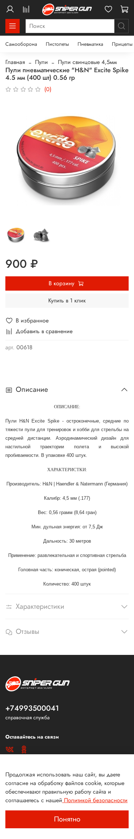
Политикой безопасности (95, 800)
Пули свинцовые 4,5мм (87, 62)
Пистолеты (57, 44)
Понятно (67, 819)
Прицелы (122, 44)
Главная (15, 62)
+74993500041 (32, 708)
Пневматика (90, 44)
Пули (41, 62)
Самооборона (21, 44)
